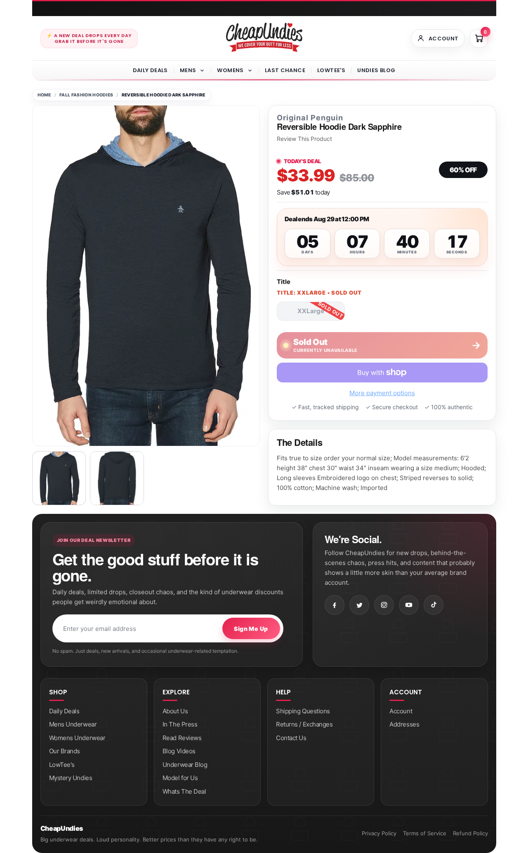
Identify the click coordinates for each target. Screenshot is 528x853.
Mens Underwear (73, 724)
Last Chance (285, 70)
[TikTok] (433, 605)
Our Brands (64, 751)
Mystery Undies (70, 778)
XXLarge (310, 311)
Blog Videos (179, 751)
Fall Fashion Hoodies (86, 95)
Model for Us (180, 778)
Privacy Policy (379, 833)
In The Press (180, 724)
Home (44, 95)
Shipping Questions (303, 711)
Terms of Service (424, 833)
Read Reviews (182, 738)
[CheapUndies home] (264, 37)
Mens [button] (188, 70)
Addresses (404, 724)
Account (400, 711)
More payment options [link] (382, 393)
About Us (175, 711)
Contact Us (291, 738)
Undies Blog (376, 70)
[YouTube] (409, 605)
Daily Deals (150, 70)
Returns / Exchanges (304, 724)
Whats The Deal (184, 791)
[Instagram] (384, 605)
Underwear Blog (185, 765)
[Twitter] (359, 605)
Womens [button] (230, 70)
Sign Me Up (251, 628)
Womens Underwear (77, 738)
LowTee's (331, 70)
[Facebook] (334, 605)
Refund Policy (470, 833)
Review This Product (304, 139)
